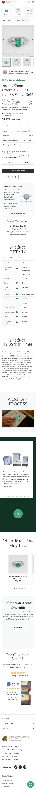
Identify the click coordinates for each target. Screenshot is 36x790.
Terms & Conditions (8, 783)
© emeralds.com (7, 780)
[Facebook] (20, 767)
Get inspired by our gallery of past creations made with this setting (18, 72)
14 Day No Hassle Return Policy (14, 113)
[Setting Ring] (18, 10)
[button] (32, 40)
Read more (20, 627)
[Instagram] (25, 767)
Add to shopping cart (18, 213)
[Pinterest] (15, 767)
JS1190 (17, 104)
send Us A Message (12, 753)
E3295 (18, 102)
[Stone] (6, 10)
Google (30, 664)
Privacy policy (6, 786)
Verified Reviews (19, 667)
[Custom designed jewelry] (29, 10)
